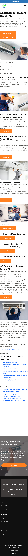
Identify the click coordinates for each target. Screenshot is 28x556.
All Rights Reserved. (14, 547)
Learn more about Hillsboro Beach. (9, 349)
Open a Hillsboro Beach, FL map (11, 362)
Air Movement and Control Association (13, 395)
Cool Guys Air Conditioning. (16, 545)
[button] (25, 6)
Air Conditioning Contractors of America (14, 393)
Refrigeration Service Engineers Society (14, 400)
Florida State (11, 381)
